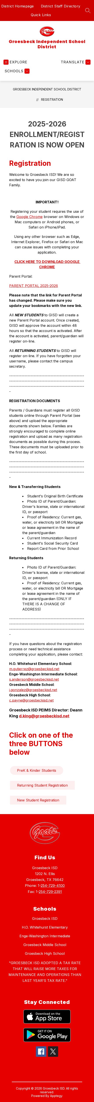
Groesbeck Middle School (44, 945)
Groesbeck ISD (44, 918)
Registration (52, 99)
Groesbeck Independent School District (47, 89)
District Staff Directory (60, 6)
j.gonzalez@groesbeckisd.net (33, 690)
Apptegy (56, 1096)
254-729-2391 (50, 891)
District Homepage (17, 6)
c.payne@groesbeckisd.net (31, 700)
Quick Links (41, 15)
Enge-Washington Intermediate (44, 936)
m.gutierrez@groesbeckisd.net (34, 669)
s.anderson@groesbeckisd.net (34, 679)
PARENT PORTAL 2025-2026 (33, 286)
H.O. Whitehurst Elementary (45, 927)
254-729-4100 (53, 885)
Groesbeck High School (45, 953)
